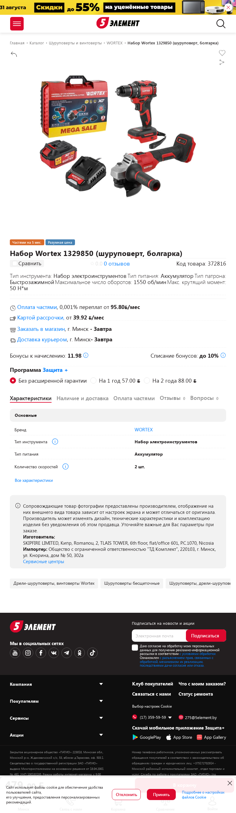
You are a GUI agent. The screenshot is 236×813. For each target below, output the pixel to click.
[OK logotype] (79, 653)
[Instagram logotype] (28, 653)
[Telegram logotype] (66, 653)
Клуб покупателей (152, 683)
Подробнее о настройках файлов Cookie (203, 794)
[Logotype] (118, 23)
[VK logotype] (54, 653)
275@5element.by (201, 717)
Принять (161, 794)
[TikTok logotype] (92, 653)
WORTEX (144, 429)
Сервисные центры (43, 561)
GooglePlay (150, 737)
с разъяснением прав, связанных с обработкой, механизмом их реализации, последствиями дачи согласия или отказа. (176, 661)
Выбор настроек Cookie (152, 706)
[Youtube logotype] (15, 653)
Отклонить (126, 794)
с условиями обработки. (197, 653)
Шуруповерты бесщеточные (131, 583)
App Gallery (215, 737)
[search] (219, 23)
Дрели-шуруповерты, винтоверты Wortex (54, 583)
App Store (182, 737)
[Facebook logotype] (41, 653)
